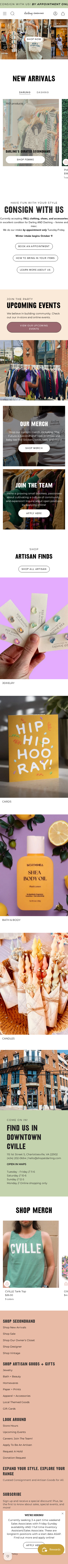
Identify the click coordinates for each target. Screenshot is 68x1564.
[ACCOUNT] (55, 13)
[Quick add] (7, 1283)
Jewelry (8, 1370)
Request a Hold (12, 1451)
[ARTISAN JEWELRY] (34, 628)
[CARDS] (34, 747)
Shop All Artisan (34, 569)
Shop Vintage (11, 1353)
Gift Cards (9, 1408)
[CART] (63, 13)
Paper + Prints (12, 1389)
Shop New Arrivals (14, 1327)
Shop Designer (12, 1346)
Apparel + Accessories (16, 1395)
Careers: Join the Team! (18, 1438)
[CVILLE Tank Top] (31, 1254)
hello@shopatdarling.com (44, 1158)
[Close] (62, 1513)
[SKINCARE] (34, 865)
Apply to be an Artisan (17, 1445)
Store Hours (10, 1425)
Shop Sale (9, 1333)
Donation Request (14, 1457)
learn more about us (35, 270)
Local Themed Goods (16, 1402)
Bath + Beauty (12, 1376)
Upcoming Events (14, 1432)
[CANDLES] (34, 984)
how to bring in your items (35, 258)
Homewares (10, 1383)
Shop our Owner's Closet (19, 1340)
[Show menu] (4, 13)
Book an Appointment (34, 246)
